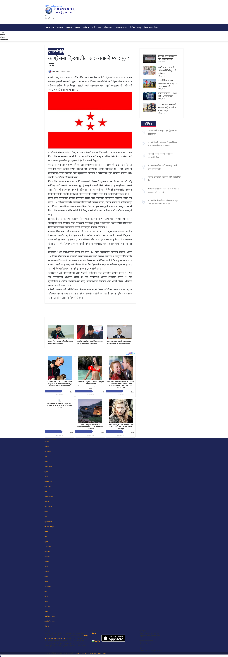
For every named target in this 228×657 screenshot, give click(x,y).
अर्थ (93, 27)
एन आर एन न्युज (49, 526)
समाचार (60, 27)
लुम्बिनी (46, 541)
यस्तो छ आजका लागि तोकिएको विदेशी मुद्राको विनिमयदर (167, 70)
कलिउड (47, 501)
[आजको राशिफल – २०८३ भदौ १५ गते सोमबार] (149, 100)
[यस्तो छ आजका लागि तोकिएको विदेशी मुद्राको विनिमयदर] (149, 74)
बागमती (46, 576)
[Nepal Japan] (61, 9)
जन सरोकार (48, 452)
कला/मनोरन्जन (121, 27)
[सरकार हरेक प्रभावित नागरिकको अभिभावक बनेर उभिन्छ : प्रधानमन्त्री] (61, 339)
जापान (77, 27)
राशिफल (2, 35)
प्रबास (46, 472)
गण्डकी (46, 581)
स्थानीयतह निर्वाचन (50, 616)
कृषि (46, 591)
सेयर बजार (47, 606)
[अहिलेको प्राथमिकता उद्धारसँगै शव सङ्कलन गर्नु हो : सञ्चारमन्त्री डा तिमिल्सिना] (90, 339)
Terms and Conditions (97, 653)
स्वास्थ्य (47, 571)
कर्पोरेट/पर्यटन (48, 506)
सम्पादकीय (47, 556)
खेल (99, 27)
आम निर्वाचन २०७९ (50, 621)
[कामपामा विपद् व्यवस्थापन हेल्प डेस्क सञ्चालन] (149, 63)
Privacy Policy (82, 653)
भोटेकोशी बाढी (4, 40)
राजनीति (69, 27)
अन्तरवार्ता (47, 551)
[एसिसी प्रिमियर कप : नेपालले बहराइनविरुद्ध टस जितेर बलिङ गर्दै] (149, 87)
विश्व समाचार (48, 467)
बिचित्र (46, 566)
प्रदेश (85, 27)
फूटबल (46, 596)
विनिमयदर (2, 37)
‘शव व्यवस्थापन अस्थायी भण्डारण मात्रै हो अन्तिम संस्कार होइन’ (167, 107)
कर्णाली (46, 531)
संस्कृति (47, 626)
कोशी (46, 536)
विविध (46, 611)
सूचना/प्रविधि (48, 521)
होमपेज (51, 27)
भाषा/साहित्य (48, 546)
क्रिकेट (47, 601)
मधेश (46, 516)
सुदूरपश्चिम (48, 586)
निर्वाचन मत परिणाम (151, 27)
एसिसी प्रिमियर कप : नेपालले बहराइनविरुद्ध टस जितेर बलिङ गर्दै (167, 83)
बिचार (46, 477)
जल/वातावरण (48, 482)
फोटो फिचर (108, 27)
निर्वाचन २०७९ (135, 27)
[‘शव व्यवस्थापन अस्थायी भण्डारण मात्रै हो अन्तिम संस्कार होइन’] (149, 111)
